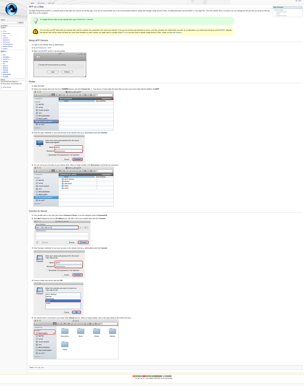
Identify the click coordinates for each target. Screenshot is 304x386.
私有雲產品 (6, 57)
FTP (123, 32)
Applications (6, 40)
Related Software (8, 46)
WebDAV (222, 30)
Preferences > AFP (44, 48)
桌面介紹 (5, 66)
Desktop (5, 37)
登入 (4, 63)
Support (5, 48)
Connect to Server (281, 15)
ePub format (7, 87)
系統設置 (5, 70)
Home (4, 31)
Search (3, 20)
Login (4, 35)
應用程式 (5, 68)
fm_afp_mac (39, 367)
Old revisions (41, 3)
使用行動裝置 (7, 74)
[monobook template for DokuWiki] (147, 376)
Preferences (6, 42)
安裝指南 (5, 61)
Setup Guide (6, 33)
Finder (278, 13)
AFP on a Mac (279, 10)
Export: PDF (51, 3)
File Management (8, 44)
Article (32, 3)
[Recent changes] (137, 376)
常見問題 (5, 76)
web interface (177, 32)
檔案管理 (5, 72)
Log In (299, 0)
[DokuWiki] (157, 376)
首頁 (4, 55)
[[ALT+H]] (13, 9)
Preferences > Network (85, 19)
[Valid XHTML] (167, 376)
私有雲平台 (6, 59)
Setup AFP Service (281, 12)
